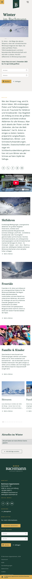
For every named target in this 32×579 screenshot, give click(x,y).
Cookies (3, 571)
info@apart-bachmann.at (9, 492)
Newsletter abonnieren (11, 525)
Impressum (4, 559)
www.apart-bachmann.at (9, 494)
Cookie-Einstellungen (7, 575)
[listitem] (13, 400)
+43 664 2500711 (6, 490)
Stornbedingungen (6, 565)
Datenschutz (4, 568)
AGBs (2, 562)
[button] (27, 2)
